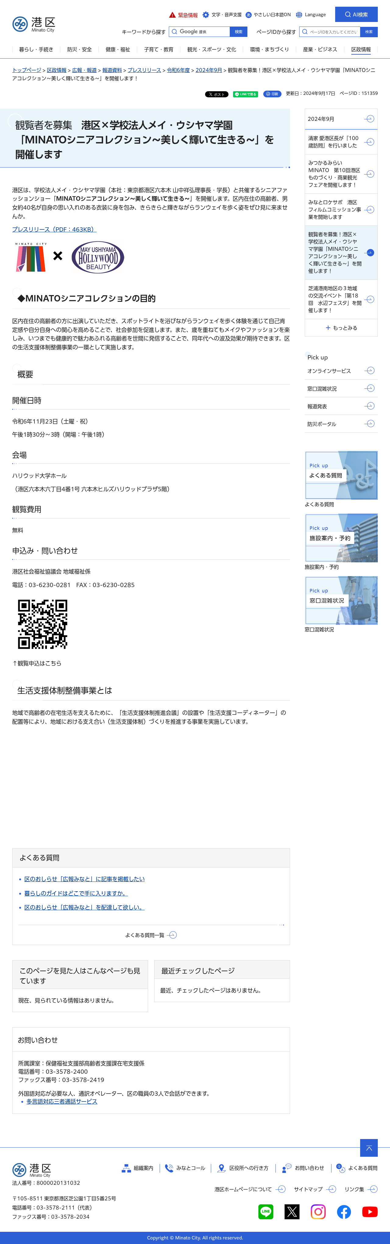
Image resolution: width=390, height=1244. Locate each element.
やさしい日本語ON (272, 15)
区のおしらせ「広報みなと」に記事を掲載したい (84, 879)
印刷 (275, 94)
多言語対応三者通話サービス (62, 1101)
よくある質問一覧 (144, 935)
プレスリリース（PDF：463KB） (54, 229)
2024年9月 (209, 70)
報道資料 (112, 70)
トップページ (26, 70)
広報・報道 (84, 70)
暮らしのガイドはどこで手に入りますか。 (76, 893)
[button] (183, 14)
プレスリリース (144, 70)
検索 (369, 32)
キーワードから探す (174, 31)
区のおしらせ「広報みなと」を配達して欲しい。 (84, 907)
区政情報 (56, 70)
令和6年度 (178, 70)
